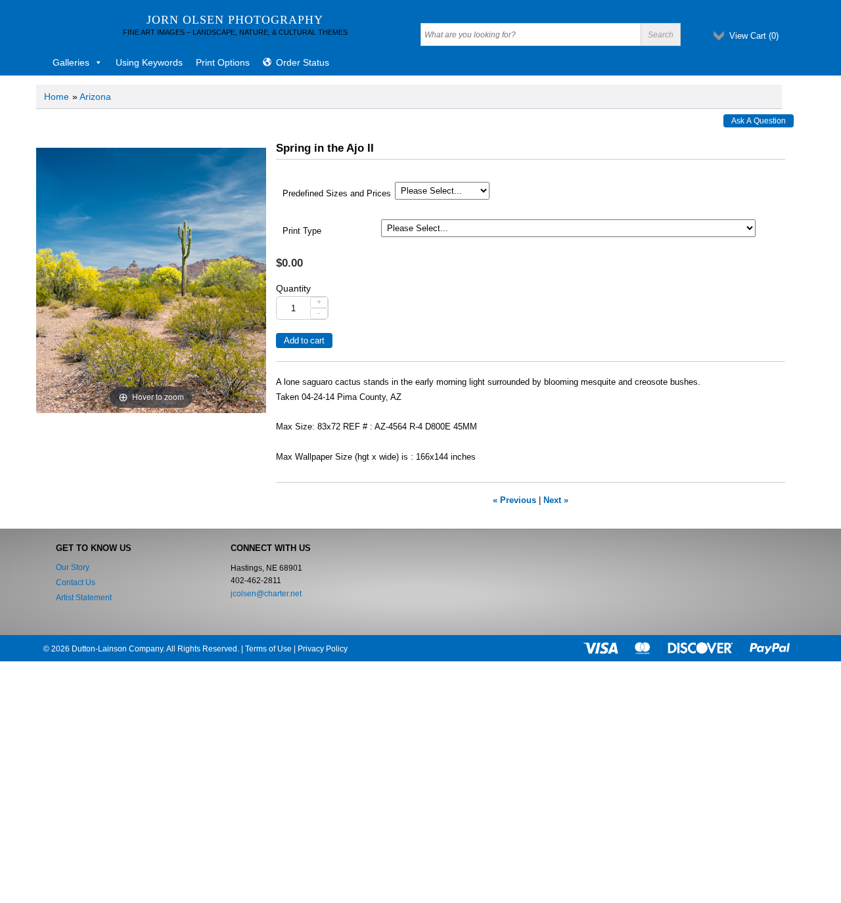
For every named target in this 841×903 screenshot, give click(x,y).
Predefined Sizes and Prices (337, 193)
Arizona (95, 96)
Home (56, 96)
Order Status (302, 62)
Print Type (302, 231)
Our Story (72, 567)
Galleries (71, 62)
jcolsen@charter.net (266, 593)
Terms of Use (268, 648)
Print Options (223, 62)
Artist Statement (84, 597)
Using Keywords (149, 62)
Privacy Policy (323, 648)
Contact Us (75, 582)
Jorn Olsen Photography (235, 19)
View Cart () (754, 36)
